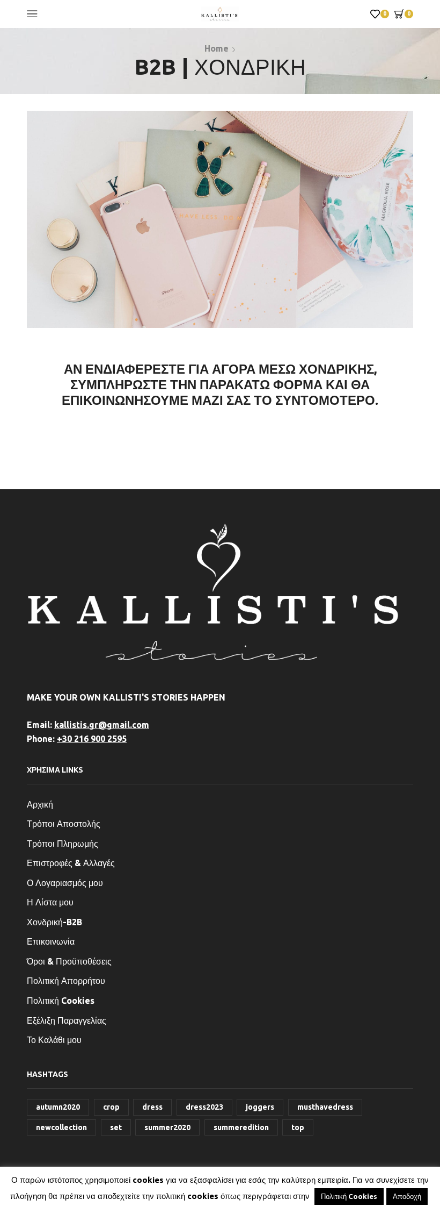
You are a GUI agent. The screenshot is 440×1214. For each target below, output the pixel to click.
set (116, 1127)
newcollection (61, 1127)
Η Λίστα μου (50, 902)
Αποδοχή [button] (407, 1196)
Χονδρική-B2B (54, 922)
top (297, 1127)
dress (152, 1107)
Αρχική (40, 804)
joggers (260, 1107)
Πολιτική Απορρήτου (66, 981)
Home (216, 48)
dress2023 (204, 1107)
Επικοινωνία (51, 941)
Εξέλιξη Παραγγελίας (66, 1020)
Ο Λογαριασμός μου (65, 883)
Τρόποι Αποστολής (63, 824)
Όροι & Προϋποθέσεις (69, 961)
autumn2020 (58, 1107)
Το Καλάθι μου (54, 1040)
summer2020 (167, 1127)
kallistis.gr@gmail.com (101, 725)
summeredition (241, 1127)
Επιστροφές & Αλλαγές (71, 863)
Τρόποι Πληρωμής (62, 843)
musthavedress (325, 1107)
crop (111, 1107)
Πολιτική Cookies (60, 1000)
